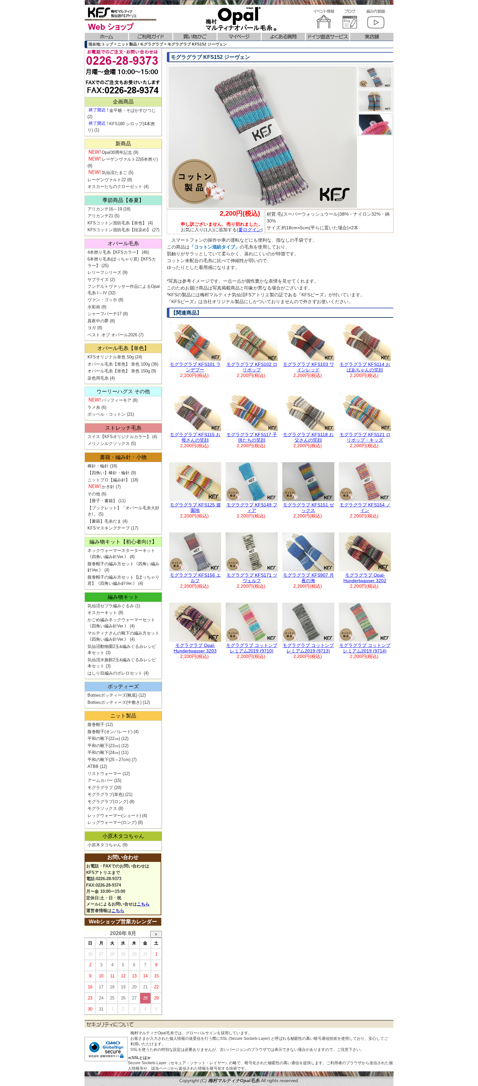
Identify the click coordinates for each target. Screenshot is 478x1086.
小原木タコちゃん (123, 836)
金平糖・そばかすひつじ (132, 110)
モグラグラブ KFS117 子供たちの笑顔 (251, 437)
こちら (143, 904)
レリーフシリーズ (104, 272)
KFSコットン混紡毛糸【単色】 (117, 223)
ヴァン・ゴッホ (102, 299)
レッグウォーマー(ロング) (112, 822)
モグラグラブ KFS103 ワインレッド (308, 367)
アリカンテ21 (100, 215)
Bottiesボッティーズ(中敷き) (114, 702)
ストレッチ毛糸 (123, 428)
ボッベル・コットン (106, 414)
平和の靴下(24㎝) (103, 752)
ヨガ (91, 327)
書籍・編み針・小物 (123, 457)
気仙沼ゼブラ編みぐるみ (110, 605)
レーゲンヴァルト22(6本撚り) (130, 159)
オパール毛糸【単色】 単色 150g (118, 371)
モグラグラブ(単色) (105, 794)
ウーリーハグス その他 (123, 391)
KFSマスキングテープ (108, 528)
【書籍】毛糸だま (104, 521)
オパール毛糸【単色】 (123, 348)
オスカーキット (102, 612)
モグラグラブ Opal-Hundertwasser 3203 (195, 648)
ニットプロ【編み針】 (108, 479)
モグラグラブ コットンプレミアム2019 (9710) (251, 648)
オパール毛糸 (123, 243)
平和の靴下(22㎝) (103, 738)
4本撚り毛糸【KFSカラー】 (113, 252)
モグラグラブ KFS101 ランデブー (195, 367)
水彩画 (93, 306)
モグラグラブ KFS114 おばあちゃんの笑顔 (364, 367)
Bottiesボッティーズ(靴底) (112, 695)
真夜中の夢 (98, 320)
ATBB (93, 766)
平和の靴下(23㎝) (103, 745)
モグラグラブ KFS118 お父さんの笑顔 (308, 437)
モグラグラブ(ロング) (107, 801)
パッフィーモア (116, 400)
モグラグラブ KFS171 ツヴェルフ (251, 577)
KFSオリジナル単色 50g (110, 357)
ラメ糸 (93, 407)
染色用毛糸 (98, 378)
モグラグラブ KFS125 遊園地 (195, 507)
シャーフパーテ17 (104, 313)
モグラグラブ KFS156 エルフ (195, 577)
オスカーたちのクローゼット (114, 186)
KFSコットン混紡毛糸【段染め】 (119, 229)
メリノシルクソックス (108, 443)
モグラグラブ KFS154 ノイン (365, 507)
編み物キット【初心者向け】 (123, 541)
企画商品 (123, 101)
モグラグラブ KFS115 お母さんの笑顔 (195, 437)
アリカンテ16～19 (104, 209)
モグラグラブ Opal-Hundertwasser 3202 (364, 577)
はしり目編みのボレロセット (114, 673)
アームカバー (100, 780)
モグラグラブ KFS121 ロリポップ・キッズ (365, 437)
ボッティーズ (123, 686)
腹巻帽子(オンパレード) (109, 731)
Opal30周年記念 (117, 152)
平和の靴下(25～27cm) (108, 759)
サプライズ (98, 279)
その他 (93, 493)
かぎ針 (108, 486)
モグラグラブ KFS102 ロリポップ (251, 367)
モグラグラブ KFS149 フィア (251, 507)
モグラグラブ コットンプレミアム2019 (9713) (308, 648)
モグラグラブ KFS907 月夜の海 (308, 577)
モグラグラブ (100, 787)
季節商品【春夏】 (123, 200)
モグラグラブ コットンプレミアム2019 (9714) (365, 648)
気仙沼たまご (114, 172)
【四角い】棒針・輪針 (108, 472)
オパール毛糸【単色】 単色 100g (118, 364)
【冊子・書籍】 (102, 500)
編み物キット (123, 597)
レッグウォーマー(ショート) (114, 815)
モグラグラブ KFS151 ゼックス (308, 507)
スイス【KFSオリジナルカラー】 (119, 436)
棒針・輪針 (98, 465)
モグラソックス (102, 808)
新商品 (123, 143)
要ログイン (249, 229)
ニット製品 (123, 715)
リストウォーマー (104, 773)
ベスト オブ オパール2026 (112, 334)
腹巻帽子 (95, 724)
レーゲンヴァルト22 (106, 179)
